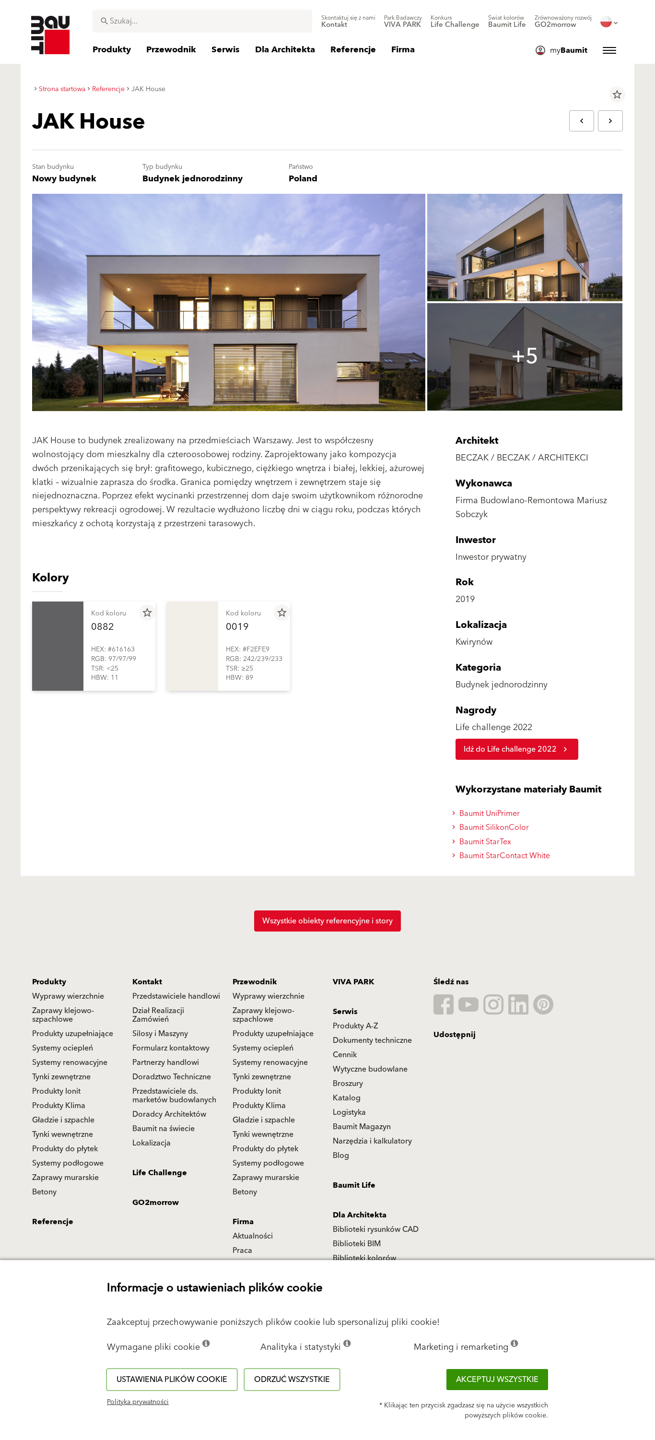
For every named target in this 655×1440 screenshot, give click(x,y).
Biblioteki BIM (357, 1244)
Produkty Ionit (56, 1091)
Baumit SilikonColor (493, 827)
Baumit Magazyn (362, 1126)
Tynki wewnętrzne (62, 1134)
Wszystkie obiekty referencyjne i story (327, 921)
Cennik (345, 1055)
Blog (341, 1155)
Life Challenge (159, 1173)
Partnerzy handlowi (165, 1062)
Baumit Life (354, 1185)
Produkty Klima (58, 1105)
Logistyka (349, 1112)
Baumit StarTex (484, 842)
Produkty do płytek (65, 1149)
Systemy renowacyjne (69, 1062)
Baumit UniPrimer (488, 813)
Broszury (348, 1083)
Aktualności (253, 1236)
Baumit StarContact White (503, 855)
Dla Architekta (359, 1215)
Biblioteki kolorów (364, 1258)
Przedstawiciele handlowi (176, 996)
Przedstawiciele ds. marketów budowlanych (174, 1096)
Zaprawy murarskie (65, 1177)
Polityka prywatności (138, 1402)
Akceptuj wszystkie (497, 1379)
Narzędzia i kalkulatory (372, 1141)
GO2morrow (155, 1202)
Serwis (345, 1011)
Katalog (347, 1098)
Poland (303, 178)
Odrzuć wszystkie (292, 1379)
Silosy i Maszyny (160, 1033)
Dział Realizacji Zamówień (158, 1015)
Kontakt (147, 982)
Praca (242, 1250)
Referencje (52, 1221)
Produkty (49, 982)
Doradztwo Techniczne (171, 1077)
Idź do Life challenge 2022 (510, 749)
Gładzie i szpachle (63, 1120)
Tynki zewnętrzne (61, 1077)
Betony (44, 1192)
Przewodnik (255, 982)
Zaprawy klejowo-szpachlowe (63, 1015)
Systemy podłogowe (68, 1163)
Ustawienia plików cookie (172, 1379)
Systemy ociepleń (62, 1048)
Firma (243, 1221)
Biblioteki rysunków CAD (376, 1229)
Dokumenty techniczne (372, 1040)
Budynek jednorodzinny (192, 178)
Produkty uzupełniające (72, 1033)
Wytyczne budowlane (370, 1069)
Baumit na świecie (163, 1128)
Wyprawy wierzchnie (68, 996)
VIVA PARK (353, 982)
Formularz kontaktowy (171, 1048)
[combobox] (202, 21)
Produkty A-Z (355, 1026)
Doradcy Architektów (169, 1114)
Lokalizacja (151, 1143)
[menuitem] (348, 22)
